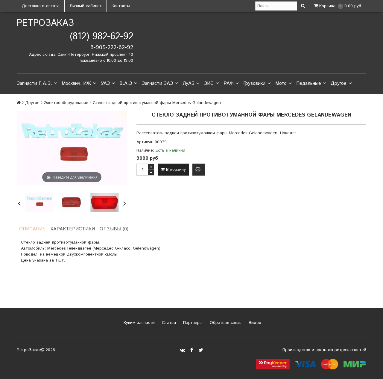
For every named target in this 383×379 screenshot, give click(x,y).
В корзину (175, 170)
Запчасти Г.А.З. (34, 83)
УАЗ (105, 83)
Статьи (168, 323)
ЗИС (209, 83)
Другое (338, 83)
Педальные (308, 83)
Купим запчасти (138, 323)
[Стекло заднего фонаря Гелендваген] (104, 203)
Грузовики (254, 83)
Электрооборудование (66, 103)
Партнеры (192, 323)
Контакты (121, 6)
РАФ (229, 83)
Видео (254, 323)
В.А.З (125, 83)
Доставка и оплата (41, 6)
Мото (281, 83)
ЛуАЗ (188, 83)
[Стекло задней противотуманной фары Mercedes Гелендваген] (39, 203)
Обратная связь (224, 323)
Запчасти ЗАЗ (157, 83)
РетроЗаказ (45, 23)
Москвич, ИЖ (76, 83)
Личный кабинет (85, 6)
